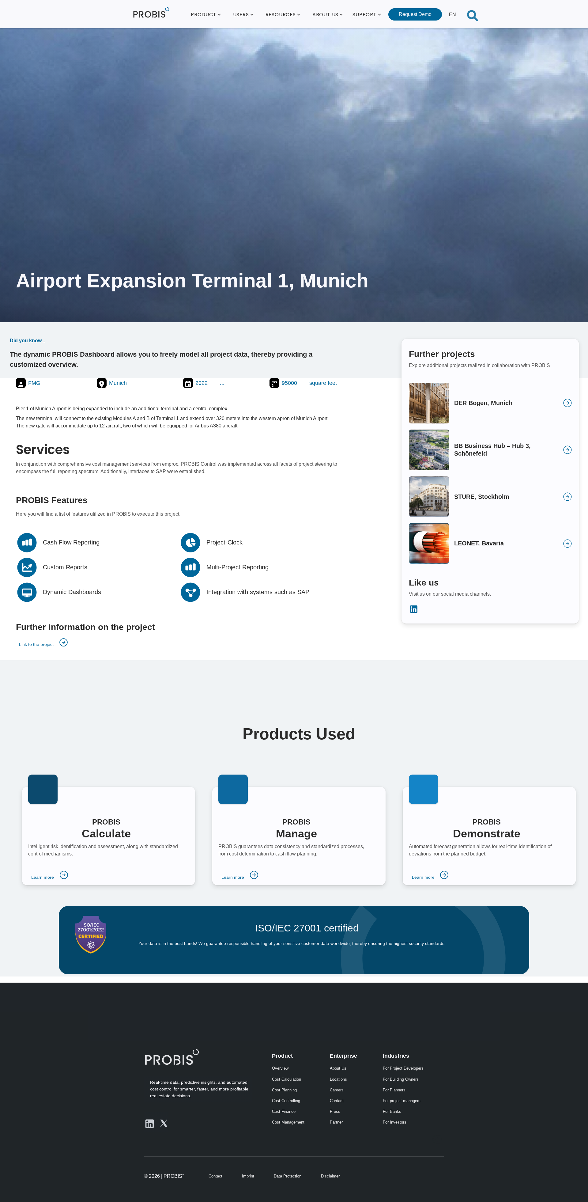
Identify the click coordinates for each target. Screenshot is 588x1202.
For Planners (394, 1090)
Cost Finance (284, 1111)
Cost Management (288, 1122)
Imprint (248, 1176)
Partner (336, 1122)
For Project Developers (403, 1068)
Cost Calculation (286, 1079)
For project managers (401, 1100)
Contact (337, 1100)
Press (335, 1111)
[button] (206, 14)
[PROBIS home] (171, 1057)
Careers (337, 1090)
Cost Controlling (286, 1100)
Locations (338, 1079)
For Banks (392, 1111)
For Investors (394, 1122)
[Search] (472, 14)
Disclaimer (330, 1176)
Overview (280, 1068)
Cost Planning (284, 1090)
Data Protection (287, 1176)
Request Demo (415, 14)
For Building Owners (401, 1079)
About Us (338, 1068)
